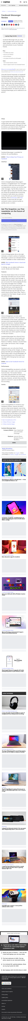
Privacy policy (5, 994)
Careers (3, 1009)
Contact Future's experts (7, 991)
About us (4, 1003)
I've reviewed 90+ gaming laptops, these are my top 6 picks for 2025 (14, 965)
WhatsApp (14, 197)
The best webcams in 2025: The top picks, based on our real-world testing (14, 959)
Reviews (11, 21)
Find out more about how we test (17, 71)
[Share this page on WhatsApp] (9, 25)
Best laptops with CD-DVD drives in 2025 (15, 970)
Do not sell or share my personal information (12, 1012)
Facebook (23, 454)
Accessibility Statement (7, 1000)
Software (4, 11)
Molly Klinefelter (18, 20)
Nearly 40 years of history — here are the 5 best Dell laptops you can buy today (15, 953)
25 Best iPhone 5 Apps (8, 422)
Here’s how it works (13, 29)
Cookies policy (5, 997)
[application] (14, 140)
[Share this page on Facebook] (2, 25)
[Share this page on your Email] (18, 25)
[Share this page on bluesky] (16, 25)
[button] (2, 2)
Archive (3, 1006)
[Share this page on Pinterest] (11, 25)
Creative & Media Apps (12, 11)
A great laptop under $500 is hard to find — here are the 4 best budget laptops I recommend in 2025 (14, 946)
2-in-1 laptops (12, 5)
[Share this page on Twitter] (4, 25)
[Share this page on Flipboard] (14, 25)
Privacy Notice (19, 225)
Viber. (21, 197)
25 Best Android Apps (8, 424)
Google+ (17, 453)
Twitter (12, 454)
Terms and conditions (7, 988)
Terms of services (17, 224)
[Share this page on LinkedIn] (7, 25)
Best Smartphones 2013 (9, 420)
